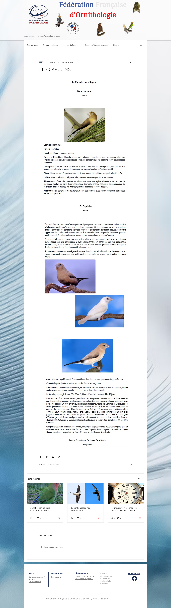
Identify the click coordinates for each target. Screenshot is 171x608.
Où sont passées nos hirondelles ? (80, 509)
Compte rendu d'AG (50, 45)
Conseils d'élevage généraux (96, 45)
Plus (115, 45)
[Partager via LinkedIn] (52, 457)
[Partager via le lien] (59, 457)
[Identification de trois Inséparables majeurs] (45, 493)
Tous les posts (32, 45)
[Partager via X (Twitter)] (46, 457)
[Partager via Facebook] (40, 457)
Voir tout (141, 479)
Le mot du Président (71, 45)
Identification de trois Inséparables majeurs (40, 509)
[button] (141, 45)
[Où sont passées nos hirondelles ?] (85, 493)
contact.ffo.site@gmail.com (49, 36)
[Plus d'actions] (130, 62)
